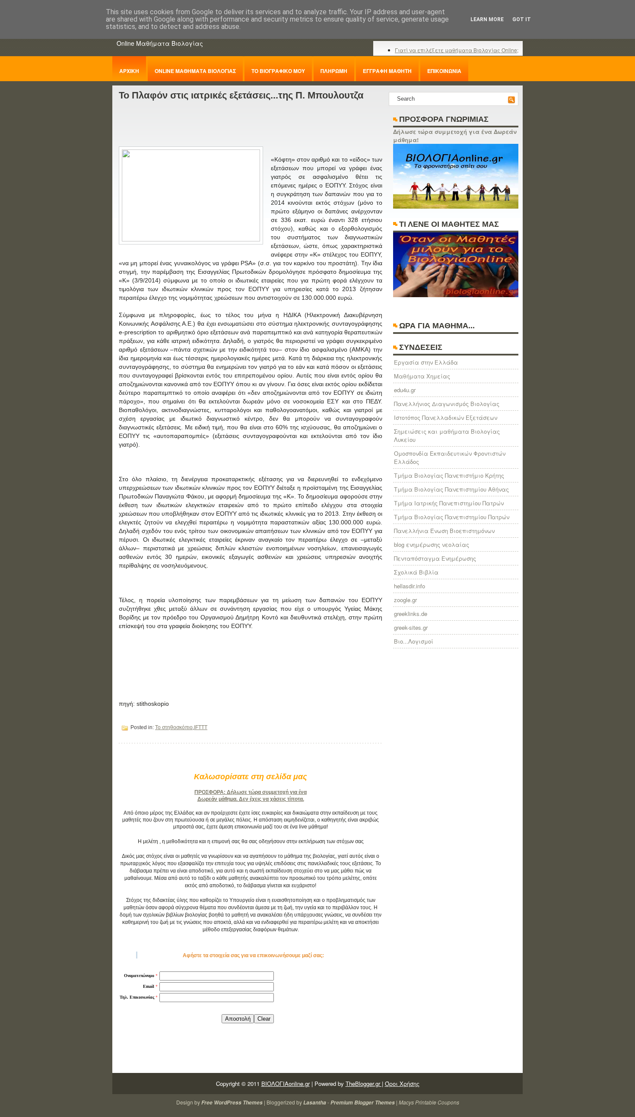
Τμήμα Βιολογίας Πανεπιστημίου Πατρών (451, 517)
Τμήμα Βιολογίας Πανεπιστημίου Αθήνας (451, 489)
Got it (521, 19)
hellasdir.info (409, 586)
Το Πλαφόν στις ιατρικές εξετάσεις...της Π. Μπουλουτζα (241, 95)
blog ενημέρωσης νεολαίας (431, 544)
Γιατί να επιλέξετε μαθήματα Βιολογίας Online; (456, 50)
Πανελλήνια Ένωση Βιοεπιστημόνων (444, 531)
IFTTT (200, 727)
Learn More (487, 19)
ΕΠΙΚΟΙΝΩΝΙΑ (444, 71)
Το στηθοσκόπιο (174, 727)
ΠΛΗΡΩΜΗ (334, 71)
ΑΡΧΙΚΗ (129, 71)
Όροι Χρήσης (402, 1083)
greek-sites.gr (411, 627)
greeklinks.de (410, 613)
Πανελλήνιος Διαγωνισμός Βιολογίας (446, 404)
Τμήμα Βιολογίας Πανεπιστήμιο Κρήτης (449, 475)
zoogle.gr (405, 600)
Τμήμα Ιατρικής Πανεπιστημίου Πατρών (449, 503)
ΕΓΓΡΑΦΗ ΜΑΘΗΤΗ (387, 71)
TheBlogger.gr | (364, 1083)
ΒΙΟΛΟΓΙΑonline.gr (285, 1083)
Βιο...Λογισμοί (413, 641)
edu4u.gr (405, 390)
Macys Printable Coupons (429, 1102)
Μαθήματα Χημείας (422, 376)
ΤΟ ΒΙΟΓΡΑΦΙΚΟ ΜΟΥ (278, 71)
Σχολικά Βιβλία (416, 572)
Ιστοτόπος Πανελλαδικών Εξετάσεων (445, 417)
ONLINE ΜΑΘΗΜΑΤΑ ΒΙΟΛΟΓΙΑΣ (195, 71)
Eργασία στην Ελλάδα (426, 362)
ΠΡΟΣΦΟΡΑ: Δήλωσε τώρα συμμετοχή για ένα (250, 792)
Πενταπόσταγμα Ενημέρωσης (435, 558)
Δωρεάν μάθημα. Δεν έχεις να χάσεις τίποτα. (250, 799)
